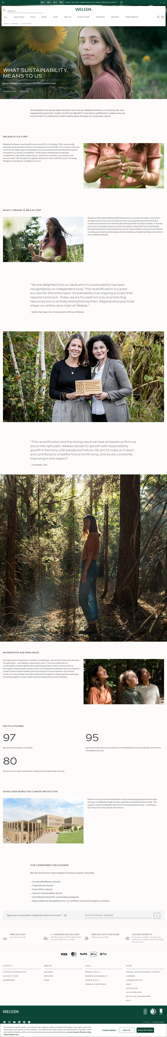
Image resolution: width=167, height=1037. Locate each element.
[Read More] (145, 1012)
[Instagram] (9, 1022)
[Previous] (160, 2)
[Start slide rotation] (3, 2)
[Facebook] (4, 1022)
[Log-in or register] (158, 16)
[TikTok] (29, 1022)
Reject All (126, 1030)
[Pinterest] (24, 1022)
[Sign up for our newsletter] (157, 915)
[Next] (164, 2)
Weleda (15, 24)
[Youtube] (14, 1022)
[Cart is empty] (162, 16)
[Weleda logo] (83, 9)
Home (6, 24)
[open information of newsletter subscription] (65, 915)
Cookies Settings (109, 1030)
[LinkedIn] (19, 1022)
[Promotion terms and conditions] (121, 2)
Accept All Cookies (145, 1030)
